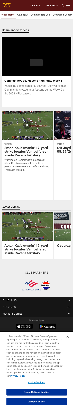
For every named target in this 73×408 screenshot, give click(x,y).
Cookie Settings (36, 382)
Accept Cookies (36, 401)
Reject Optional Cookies (36, 392)
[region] (36, 369)
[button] (36, 62)
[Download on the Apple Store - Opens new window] (24, 327)
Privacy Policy (17, 375)
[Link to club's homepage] (7, 4)
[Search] (62, 5)
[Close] (67, 336)
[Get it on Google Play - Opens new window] (47, 328)
